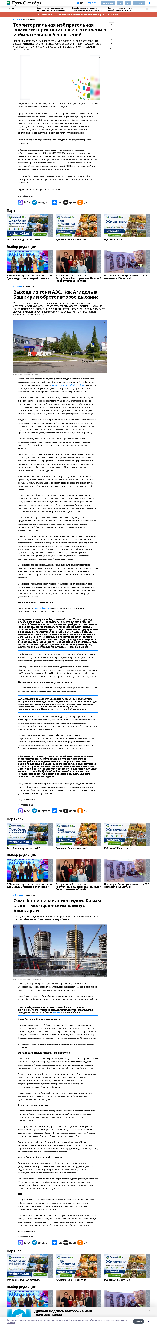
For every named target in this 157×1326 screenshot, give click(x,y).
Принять (138, 1321)
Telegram (139, 3)
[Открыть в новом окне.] (24, 202)
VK (120, 3)
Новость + (17, 20)
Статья (10, 8)
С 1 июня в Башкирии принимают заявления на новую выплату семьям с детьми (78, 14)
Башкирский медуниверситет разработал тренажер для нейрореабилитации (120, 9)
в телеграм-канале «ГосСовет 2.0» (68, 385)
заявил (56, 1012)
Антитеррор (108, 3)
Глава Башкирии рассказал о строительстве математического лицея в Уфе (86, 9)
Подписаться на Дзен (92, 3)
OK (128, 3)
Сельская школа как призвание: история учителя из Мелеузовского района (52, 9)
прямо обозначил (42, 608)
